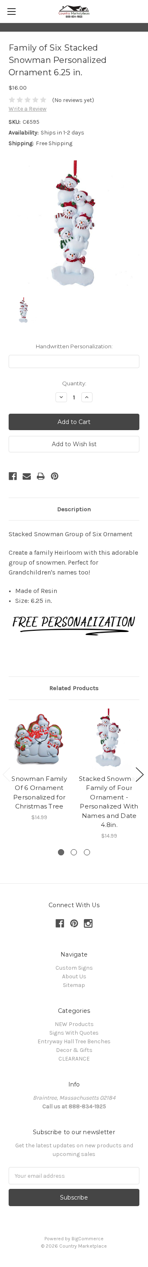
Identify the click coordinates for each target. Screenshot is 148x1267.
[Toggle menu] (11, 11)
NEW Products (74, 1024)
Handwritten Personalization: (74, 346)
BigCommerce (88, 1239)
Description (74, 509)
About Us (74, 976)
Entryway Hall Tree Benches (74, 1041)
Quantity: (74, 383)
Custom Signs (74, 967)
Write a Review (27, 108)
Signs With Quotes (74, 1032)
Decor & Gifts (74, 1050)
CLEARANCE (74, 1058)
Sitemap (74, 985)
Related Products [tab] (74, 688)
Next (140, 774)
